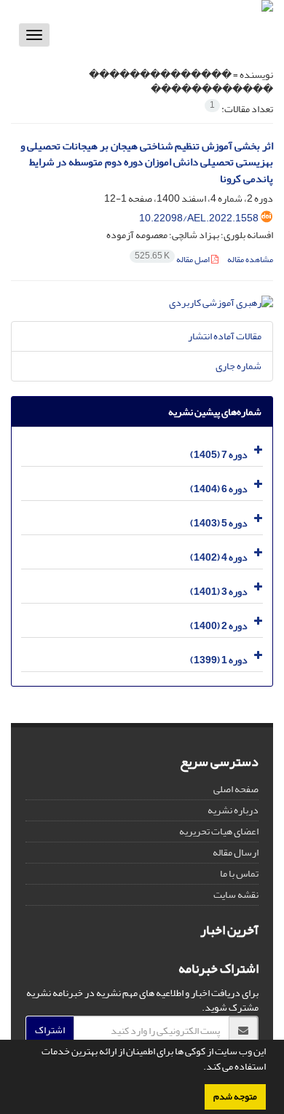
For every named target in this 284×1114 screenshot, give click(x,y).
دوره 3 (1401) (219, 591)
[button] (199, 1068)
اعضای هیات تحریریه (219, 831)
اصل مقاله (173, 259)
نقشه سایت (236, 894)
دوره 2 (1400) (219, 626)
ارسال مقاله (236, 852)
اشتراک (50, 1030)
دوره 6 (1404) (219, 489)
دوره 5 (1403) (219, 523)
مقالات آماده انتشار (224, 336)
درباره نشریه (233, 810)
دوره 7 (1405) (219, 455)
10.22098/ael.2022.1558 (199, 218)
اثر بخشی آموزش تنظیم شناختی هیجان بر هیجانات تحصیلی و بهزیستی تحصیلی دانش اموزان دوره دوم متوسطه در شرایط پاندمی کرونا (146, 162)
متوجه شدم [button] (235, 1096)
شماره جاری (238, 366)
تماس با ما (239, 873)
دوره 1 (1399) (219, 660)
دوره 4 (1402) (219, 557)
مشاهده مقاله (250, 259)
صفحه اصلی (236, 789)
